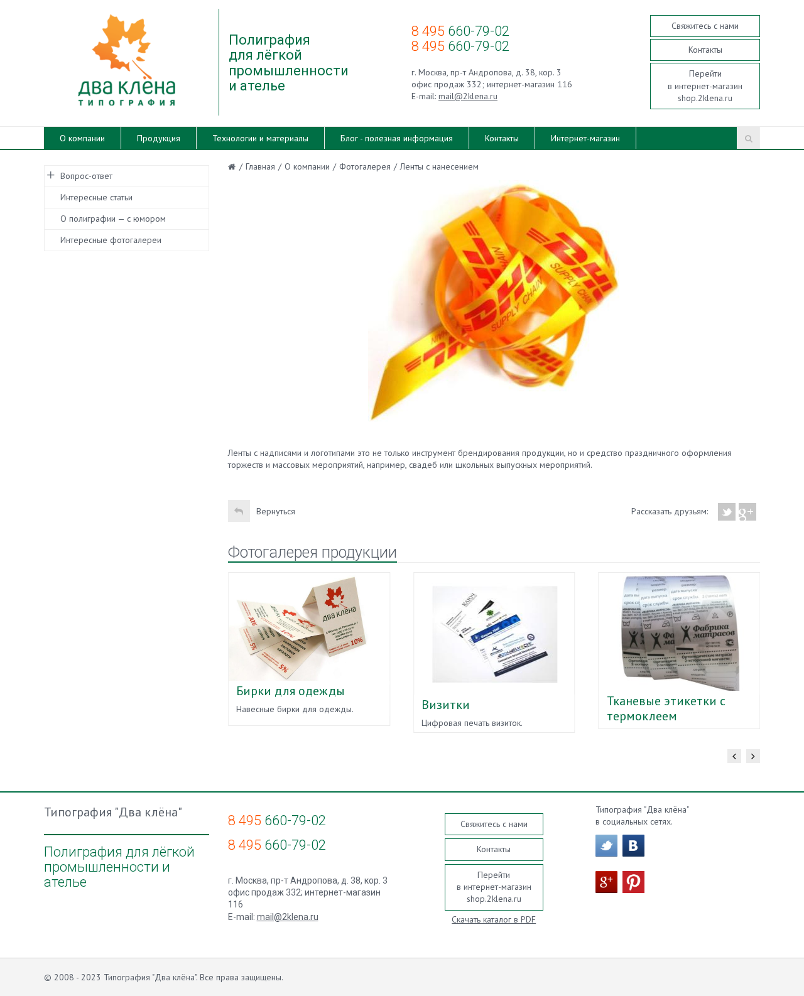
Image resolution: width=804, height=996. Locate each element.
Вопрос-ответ (86, 175)
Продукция (158, 138)
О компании (82, 138)
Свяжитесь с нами (705, 25)
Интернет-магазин (585, 138)
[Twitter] (727, 512)
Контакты (705, 49)
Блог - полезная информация (396, 138)
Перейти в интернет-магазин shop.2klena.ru (705, 86)
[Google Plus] (747, 512)
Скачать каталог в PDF (494, 919)
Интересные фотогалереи (110, 240)
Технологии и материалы (260, 138)
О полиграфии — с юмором (113, 218)
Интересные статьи (96, 197)
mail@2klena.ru (467, 96)
